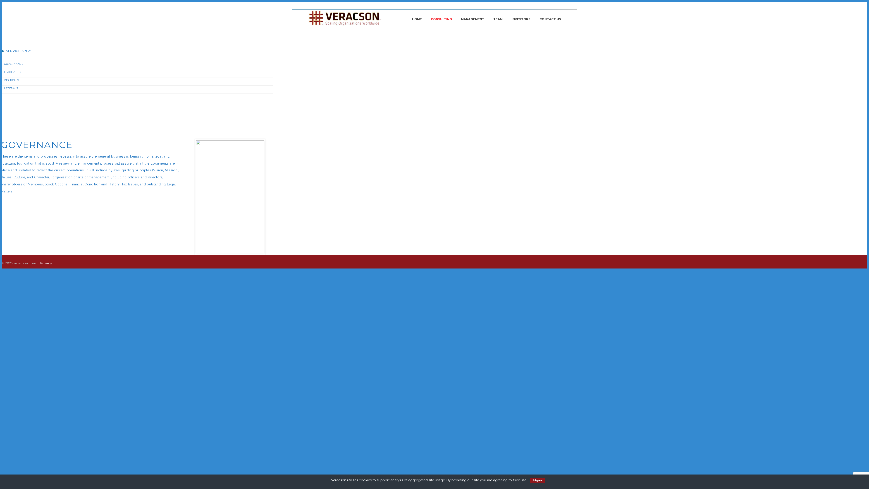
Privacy (46, 263)
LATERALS (11, 88)
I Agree (537, 480)
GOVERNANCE (13, 63)
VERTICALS (11, 80)
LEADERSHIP (12, 72)
